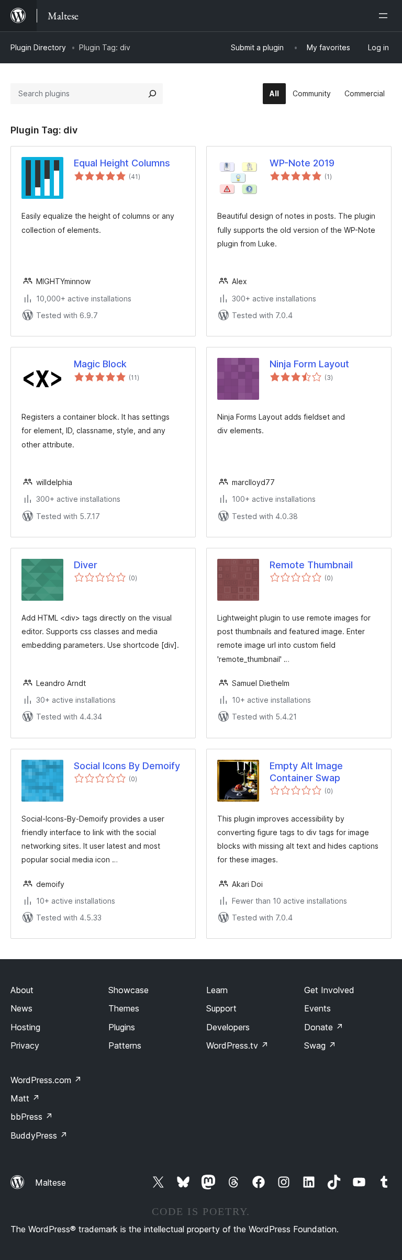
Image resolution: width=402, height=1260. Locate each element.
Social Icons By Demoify (127, 765)
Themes (123, 1008)
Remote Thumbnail (311, 564)
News (21, 1008)
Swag (320, 1045)
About (22, 990)
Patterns (124, 1045)
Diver (85, 564)
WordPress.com (46, 1080)
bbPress (31, 1116)
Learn (217, 990)
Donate (323, 1027)
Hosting (25, 1027)
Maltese (50, 1182)
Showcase (128, 990)
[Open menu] (385, 15)
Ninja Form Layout (309, 363)
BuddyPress (39, 1135)
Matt (25, 1098)
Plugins (121, 1027)
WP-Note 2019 (302, 163)
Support (221, 1008)
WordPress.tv (237, 1045)
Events (317, 1008)
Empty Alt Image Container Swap (306, 771)
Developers (228, 1027)
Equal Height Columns (122, 163)
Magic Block (100, 363)
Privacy (24, 1045)
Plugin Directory (38, 47)
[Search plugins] (152, 93)
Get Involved (329, 990)
